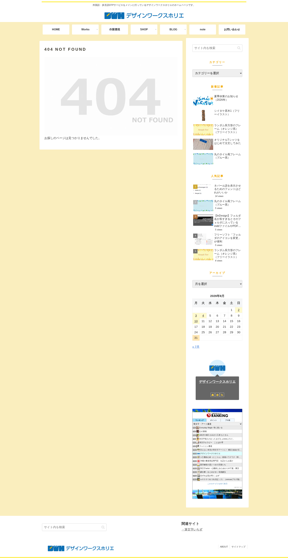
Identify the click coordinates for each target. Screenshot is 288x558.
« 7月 (196, 346)
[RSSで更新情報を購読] (222, 395)
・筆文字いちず (192, 529)
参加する (238, 487)
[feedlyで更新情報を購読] (217, 395)
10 (196, 321)
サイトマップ (239, 546)
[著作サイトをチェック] (212, 395)
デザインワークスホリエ (217, 381)
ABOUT (224, 546)
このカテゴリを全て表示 (217, 484)
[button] (239, 48)
